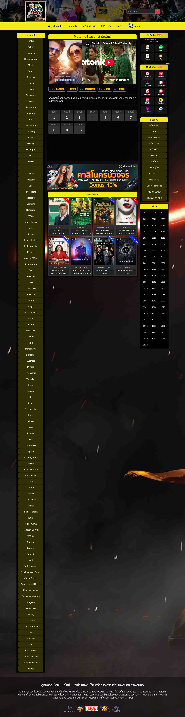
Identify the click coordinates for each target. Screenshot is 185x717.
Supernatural (31, 264)
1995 (154, 275)
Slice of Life (30, 409)
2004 (154, 256)
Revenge (31, 391)
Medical (30, 252)
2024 (163, 212)
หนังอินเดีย (154, 173)
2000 (163, 263)
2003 (163, 256)
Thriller (30, 41)
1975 (145, 319)
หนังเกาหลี (154, 143)
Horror (31, 89)
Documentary (31, 59)
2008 (145, 250)
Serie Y (30, 487)
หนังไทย (154, 161)
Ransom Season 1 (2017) (104, 272)
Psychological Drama (31, 572)
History (30, 143)
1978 (145, 313)
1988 (163, 288)
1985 (163, 294)
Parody (30, 668)
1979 (163, 307)
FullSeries (151, 35)
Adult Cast (31, 608)
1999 (145, 269)
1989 (154, 288)
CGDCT (31, 632)
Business (31, 361)
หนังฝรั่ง (154, 149)
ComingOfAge (31, 258)
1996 (145, 275)
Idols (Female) (31, 469)
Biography (31, 149)
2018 (163, 225)
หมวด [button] (56, 89)
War (31, 155)
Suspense (30, 355)
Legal (30, 306)
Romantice (31, 95)
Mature (30, 493)
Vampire (31, 204)
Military (30, 367)
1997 (163, 269)
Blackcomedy (30, 312)
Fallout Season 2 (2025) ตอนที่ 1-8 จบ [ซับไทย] (104, 233)
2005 (145, 256)
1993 (145, 282)
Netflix (119, 26)
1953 (163, 332)
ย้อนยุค (31, 518)
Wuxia (31, 421)
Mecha (31, 481)
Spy (31, 342)
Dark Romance (31, 566)
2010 (154, 244)
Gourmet (31, 638)
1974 (154, 319)
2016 (154, 231)
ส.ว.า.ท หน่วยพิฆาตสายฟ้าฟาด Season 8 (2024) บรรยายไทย (81, 273)
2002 (145, 263)
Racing (31, 614)
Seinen (31, 403)
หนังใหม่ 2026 (89, 26)
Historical (30, 210)
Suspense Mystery (31, 596)
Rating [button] (104, 89)
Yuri (31, 560)
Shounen (31, 433)
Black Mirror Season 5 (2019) (126, 272)
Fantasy (31, 53)
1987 (145, 294)
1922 (145, 344)
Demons (31, 463)
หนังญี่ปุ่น (154, 167)
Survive (30, 542)
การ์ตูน (31, 216)
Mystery (31, 113)
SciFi (31, 119)
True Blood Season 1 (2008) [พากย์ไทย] (126, 232)
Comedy (31, 131)
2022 (154, 219)
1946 (163, 338)
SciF (31, 186)
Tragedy (31, 602)
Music (31, 65)
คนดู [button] (118, 89)
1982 (163, 300)
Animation (31, 125)
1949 (145, 338)
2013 (154, 238)
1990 (145, 288)
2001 (154, 263)
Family (31, 137)
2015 (163, 231)
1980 (154, 307)
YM (30, 167)
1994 (163, 275)
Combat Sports (31, 626)
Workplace (31, 379)
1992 (154, 282)
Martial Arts (30, 349)
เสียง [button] (87, 89)
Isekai (31, 505)
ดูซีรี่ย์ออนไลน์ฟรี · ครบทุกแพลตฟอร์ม (154, 41)
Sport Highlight (154, 186)
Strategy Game (31, 457)
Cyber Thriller (31, 578)
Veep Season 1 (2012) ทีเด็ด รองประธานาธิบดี (59, 273)
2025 (154, 212)
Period (31, 318)
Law (31, 282)
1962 (154, 332)
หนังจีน (154, 155)
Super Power (31, 222)
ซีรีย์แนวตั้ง (106, 26)
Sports (31, 173)
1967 (145, 332)
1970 (163, 326)
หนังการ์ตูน (154, 179)
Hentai (31, 439)
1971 (154, 326)
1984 (145, 300)
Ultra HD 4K (154, 137)
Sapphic (31, 554)
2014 (145, 238)
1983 (154, 300)
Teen (31, 270)
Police (31, 228)
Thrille (31, 161)
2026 (145, 212)
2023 (145, 219)
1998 (154, 269)
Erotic (31, 336)
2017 (145, 231)
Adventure (31, 107)
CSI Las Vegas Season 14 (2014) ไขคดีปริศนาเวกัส (81, 233)
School (31, 234)
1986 (154, 294)
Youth (31, 300)
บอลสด (137, 26)
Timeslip (31, 294)
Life (31, 397)
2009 (163, 244)
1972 (145, 326)
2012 (163, 238)
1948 (154, 338)
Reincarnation (31, 512)
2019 (154, 225)
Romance (30, 77)
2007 (154, 250)
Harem (31, 427)
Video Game (31, 524)
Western (31, 179)
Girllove (30, 548)
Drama (31, 71)
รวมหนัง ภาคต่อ (154, 198)
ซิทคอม (30, 536)
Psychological (31, 240)
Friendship (31, 373)
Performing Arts (31, 530)
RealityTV (30, 330)
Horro (31, 83)
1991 (163, 282)
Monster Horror (31, 590)
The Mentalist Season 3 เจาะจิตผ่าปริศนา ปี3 (58, 233)
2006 (163, 250)
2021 (163, 219)
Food (30, 415)
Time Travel (30, 288)
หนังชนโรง (73, 26)
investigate (31, 192)
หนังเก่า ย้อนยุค (154, 192)
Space (31, 451)
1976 (163, 313)
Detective (30, 198)
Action (31, 47)
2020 (145, 225)
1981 (145, 307)
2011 (145, 244)
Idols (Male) (30, 475)
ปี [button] (71, 89)
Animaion (30, 620)
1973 (163, 319)
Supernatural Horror (31, 584)
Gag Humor (30, 650)
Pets (31, 644)
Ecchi (30, 385)
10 (80, 130)
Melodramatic (30, 246)
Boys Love (31, 445)
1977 (154, 313)
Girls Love (31, 499)
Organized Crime (31, 656)
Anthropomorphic (31, 662)
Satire (31, 324)
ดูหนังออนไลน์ (56, 26)
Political (31, 276)
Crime (31, 101)
